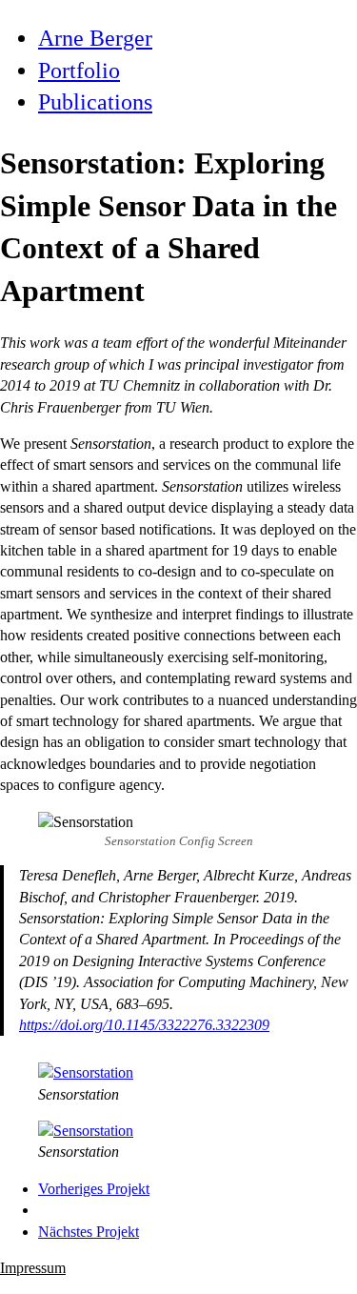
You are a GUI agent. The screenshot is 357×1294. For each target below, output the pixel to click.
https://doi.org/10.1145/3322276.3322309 (144, 1025)
